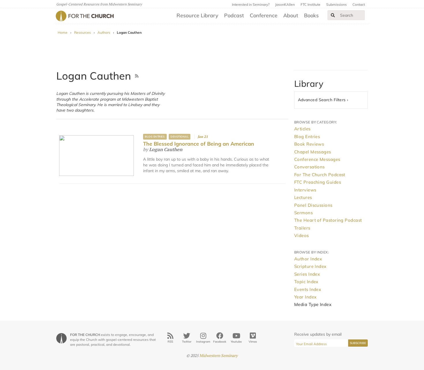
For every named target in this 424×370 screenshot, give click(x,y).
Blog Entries (155, 136)
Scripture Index (310, 266)
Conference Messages (317, 159)
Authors (103, 32)
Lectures (303, 197)
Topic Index (306, 281)
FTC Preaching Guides (317, 182)
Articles (302, 129)
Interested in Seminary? (250, 4)
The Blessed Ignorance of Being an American (198, 143)
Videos (301, 235)
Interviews (305, 190)
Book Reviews (309, 144)
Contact (358, 4)
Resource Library (197, 15)
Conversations (309, 167)
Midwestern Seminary (218, 355)
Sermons (303, 212)
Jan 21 (203, 136)
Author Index (308, 259)
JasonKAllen (285, 4)
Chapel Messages (312, 152)
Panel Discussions (313, 205)
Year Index (305, 297)
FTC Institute (310, 4)
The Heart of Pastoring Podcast (328, 220)
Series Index (307, 274)
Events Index (307, 289)
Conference (263, 15)
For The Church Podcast (319, 174)
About (290, 15)
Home (62, 32)
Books (311, 15)
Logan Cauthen (165, 149)
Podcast (234, 15)
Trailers (302, 228)
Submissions (336, 4)
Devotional (179, 136)
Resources (82, 32)
